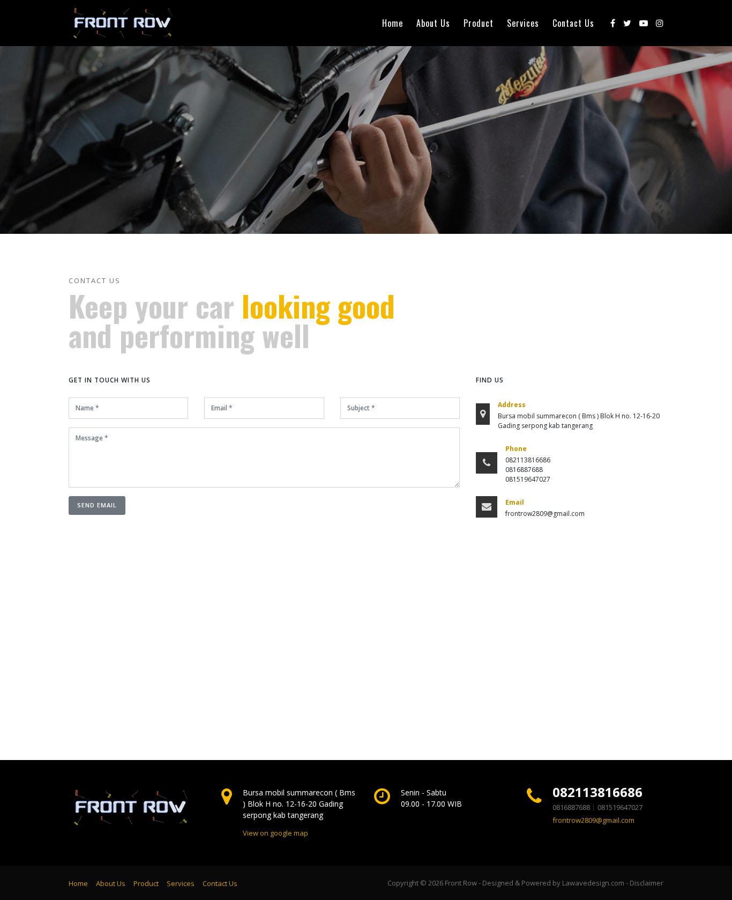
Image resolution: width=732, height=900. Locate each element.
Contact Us (573, 23)
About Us (433, 23)
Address (512, 404)
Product (479, 23)
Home (392, 23)
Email (514, 502)
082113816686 (597, 792)
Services (523, 23)
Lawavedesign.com (593, 883)
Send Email (97, 505)
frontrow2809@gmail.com (593, 820)
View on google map (275, 833)
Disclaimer (646, 883)
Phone (516, 448)
